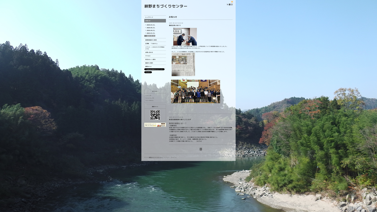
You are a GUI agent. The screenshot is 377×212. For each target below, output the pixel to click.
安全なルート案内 (150, 59)
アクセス (147, 56)
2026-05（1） (151, 27)
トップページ (149, 17)
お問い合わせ (149, 52)
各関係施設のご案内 (151, 40)
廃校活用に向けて (175, 25)
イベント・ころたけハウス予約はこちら (154, 48)
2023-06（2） (151, 36)
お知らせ (147, 21)
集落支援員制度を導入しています (180, 119)
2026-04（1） (151, 30)
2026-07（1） (151, 25)
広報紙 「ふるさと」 (151, 43)
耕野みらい (148, 66)
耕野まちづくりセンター (166, 6)
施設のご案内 (149, 63)
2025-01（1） (151, 33)
